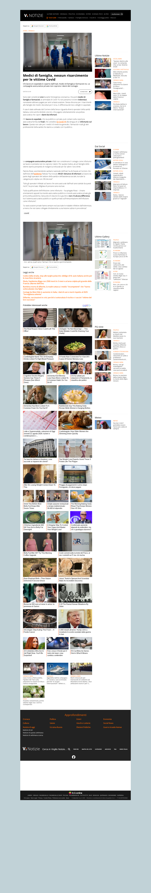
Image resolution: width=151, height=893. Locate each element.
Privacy (40, 798)
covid (26, 213)
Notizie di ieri (28, 730)
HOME (25, 31)
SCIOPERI (116, 149)
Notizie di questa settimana (33, 733)
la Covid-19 (61, 122)
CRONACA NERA (28, 676)
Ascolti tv (93, 18)
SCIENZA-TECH (97, 14)
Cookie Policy (48, 798)
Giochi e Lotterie (83, 723)
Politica (53, 719)
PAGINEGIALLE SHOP (55, 795)
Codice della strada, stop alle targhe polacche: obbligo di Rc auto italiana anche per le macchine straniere (57, 277)
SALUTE (115, 91)
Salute (52, 723)
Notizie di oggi (29, 727)
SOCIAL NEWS (117, 59)
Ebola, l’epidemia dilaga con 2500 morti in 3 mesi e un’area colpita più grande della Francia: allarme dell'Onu (57, 282)
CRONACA (63, 14)
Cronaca (26, 719)
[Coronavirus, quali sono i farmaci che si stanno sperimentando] (57, 241)
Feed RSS (76, 749)
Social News (108, 723)
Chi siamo (27, 798)
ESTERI (88, 14)
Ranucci (113, 18)
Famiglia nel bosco (82, 18)
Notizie (34, 748)
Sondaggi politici (103, 18)
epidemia (38, 174)
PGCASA (65, 795)
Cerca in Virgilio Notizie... (54, 749)
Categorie (98, 749)
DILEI (90, 795)
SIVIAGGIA (96, 795)
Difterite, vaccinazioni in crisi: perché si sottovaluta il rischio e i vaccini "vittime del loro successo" (57, 298)
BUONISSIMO (112, 795)
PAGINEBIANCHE (74, 795)
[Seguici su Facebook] (74, 758)
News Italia (123, 749)
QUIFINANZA (104, 795)
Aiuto (67, 798)
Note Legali (34, 798)
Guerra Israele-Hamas (112, 727)
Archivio (108, 749)
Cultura (26, 723)
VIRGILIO (35, 795)
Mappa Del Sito (87, 749)
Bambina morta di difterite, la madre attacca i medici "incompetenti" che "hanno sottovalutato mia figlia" (56, 287)
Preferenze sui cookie (59, 798)
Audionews (116, 14)
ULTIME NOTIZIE (53, 14)
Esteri (78, 719)
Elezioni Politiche (83, 727)
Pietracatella (62, 18)
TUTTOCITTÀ (84, 795)
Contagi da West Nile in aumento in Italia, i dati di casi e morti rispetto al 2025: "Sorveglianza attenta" (55, 293)
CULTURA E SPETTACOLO (121, 69)
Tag (115, 749)
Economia (107, 719)
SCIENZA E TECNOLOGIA (120, 351)
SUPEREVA (120, 795)
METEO (115, 421)
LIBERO (30, 795)
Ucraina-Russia (56, 727)
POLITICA (72, 14)
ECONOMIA (80, 14)
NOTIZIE (36, 15)
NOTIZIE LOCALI (118, 160)
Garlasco (71, 18)
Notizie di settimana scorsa (33, 735)
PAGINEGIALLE (43, 795)
